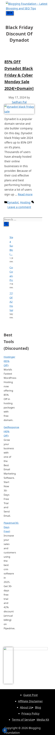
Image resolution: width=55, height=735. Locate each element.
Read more (25, 194)
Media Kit (43, 720)
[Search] (6, 224)
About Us (26, 707)
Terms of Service (23, 720)
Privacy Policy (30, 713)
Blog (38, 707)
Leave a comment (19, 207)
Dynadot (13, 202)
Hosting (25, 202)
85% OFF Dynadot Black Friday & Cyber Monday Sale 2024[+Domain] (19, 75)
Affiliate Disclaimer (30, 701)
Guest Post (30, 695)
